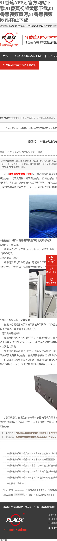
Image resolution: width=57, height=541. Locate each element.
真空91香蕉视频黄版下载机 (28, 56)
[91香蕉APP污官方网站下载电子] (9, 45)
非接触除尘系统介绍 (16, 483)
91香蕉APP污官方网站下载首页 (34, 128)
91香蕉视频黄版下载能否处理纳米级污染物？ (31, 459)
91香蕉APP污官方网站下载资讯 (19, 65)
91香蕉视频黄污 (27, 118)
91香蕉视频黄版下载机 (36, 490)
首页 (5, 56)
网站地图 (3, 540)
